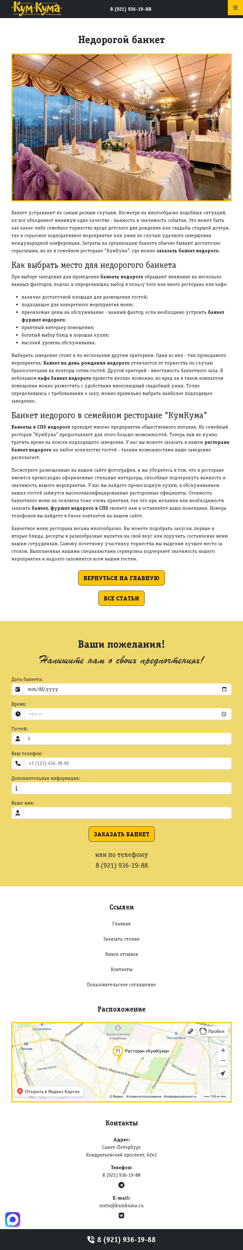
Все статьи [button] (121, 598)
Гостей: (19, 729)
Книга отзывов (121, 954)
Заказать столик (121, 939)
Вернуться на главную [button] (121, 578)
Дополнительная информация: (45, 778)
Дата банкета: (27, 679)
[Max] (12, 1219)
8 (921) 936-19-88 (130, 9)
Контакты (122, 969)
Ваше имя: (22, 803)
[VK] (121, 1216)
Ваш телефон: (26, 753)
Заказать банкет (121, 834)
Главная (121, 924)
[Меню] (235, 7)
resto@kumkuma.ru (121, 1205)
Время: (18, 704)
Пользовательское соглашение (121, 984)
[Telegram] (121, 1185)
